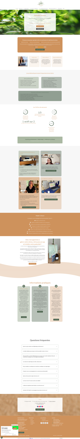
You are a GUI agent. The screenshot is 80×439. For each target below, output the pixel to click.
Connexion (61, 438)
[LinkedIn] (41, 29)
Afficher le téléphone (52, 401)
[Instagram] (43, 29)
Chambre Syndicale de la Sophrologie (45, 438)
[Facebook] (37, 29)
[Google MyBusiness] (39, 29)
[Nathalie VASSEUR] (40, 8)
